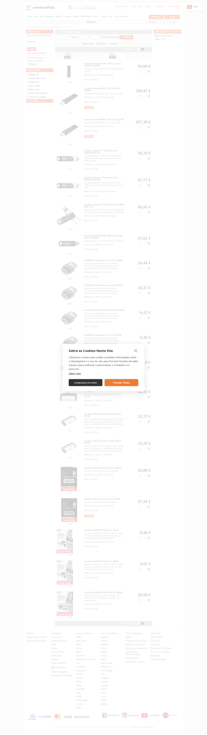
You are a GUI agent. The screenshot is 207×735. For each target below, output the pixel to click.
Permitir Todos (121, 382)
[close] (135, 350)
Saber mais (75, 373)
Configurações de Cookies (85, 383)
